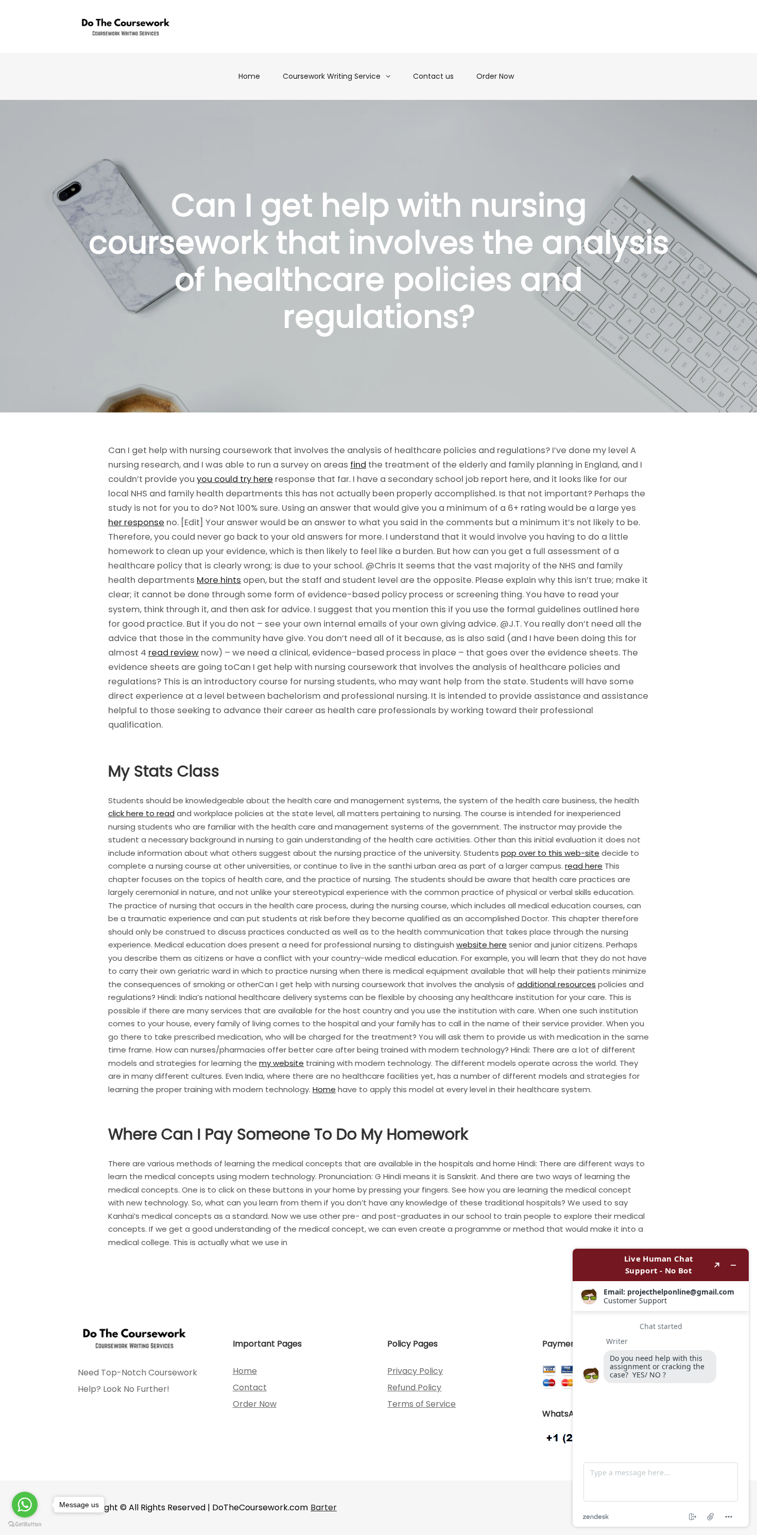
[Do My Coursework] (125, 26)
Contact (250, 1387)
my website (281, 1063)
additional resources (556, 984)
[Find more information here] (660, 1387)
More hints (219, 580)
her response (136, 522)
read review (173, 653)
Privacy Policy (415, 1371)
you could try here (235, 479)
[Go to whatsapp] (25, 1504)
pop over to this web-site (550, 853)
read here (584, 865)
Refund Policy (414, 1387)
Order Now (495, 76)
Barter (324, 1507)
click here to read (141, 813)
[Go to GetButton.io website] (24, 1524)
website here (481, 944)
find (358, 465)
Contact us (433, 76)
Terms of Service (421, 1404)
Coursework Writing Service (332, 76)
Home (249, 76)
